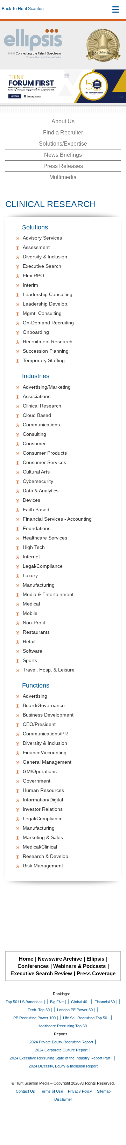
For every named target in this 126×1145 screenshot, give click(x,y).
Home (26, 959)
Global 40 (79, 1002)
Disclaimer (63, 1099)
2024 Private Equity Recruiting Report (61, 1042)
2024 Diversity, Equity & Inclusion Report (63, 1066)
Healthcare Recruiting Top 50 (62, 1026)
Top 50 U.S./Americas (24, 1002)
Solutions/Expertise (63, 144)
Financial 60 (104, 1002)
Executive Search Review (41, 973)
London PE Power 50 (75, 1010)
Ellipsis (95, 959)
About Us (63, 121)
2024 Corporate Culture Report (61, 1050)
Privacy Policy (80, 1091)
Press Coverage (96, 973)
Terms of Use (51, 1091)
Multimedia (63, 177)
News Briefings (63, 155)
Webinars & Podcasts (79, 966)
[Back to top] (114, 1114)
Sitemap (104, 1091)
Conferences (33, 966)
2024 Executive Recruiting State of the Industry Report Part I (61, 1058)
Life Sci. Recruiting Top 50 (85, 1018)
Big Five (57, 1002)
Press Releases (63, 166)
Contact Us (25, 1091)
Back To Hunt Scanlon (23, 8)
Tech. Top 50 (39, 1010)
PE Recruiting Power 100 (34, 1018)
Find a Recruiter (63, 132)
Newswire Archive (60, 959)
